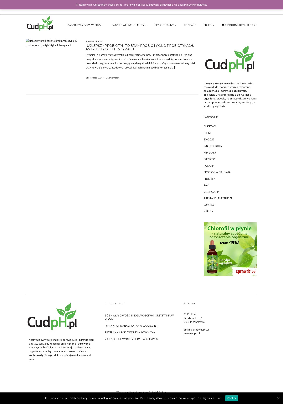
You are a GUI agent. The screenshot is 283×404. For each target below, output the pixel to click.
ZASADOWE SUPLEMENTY (128, 24)
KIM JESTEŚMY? (164, 24)
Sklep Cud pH (212, 191)
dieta (207, 132)
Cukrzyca (210, 126)
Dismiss (202, 4)
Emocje (209, 139)
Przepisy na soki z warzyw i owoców (130, 332)
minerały (210, 152)
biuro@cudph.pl (200, 329)
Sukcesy (209, 204)
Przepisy (209, 178)
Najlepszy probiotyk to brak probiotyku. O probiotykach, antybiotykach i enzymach (140, 47)
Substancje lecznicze (218, 198)
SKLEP (208, 24)
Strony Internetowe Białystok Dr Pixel (148, 392)
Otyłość (209, 159)
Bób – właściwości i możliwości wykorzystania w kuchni (139, 317)
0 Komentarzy (112, 77)
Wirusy (208, 211)
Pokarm (209, 165)
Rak (206, 185)
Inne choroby (213, 146)
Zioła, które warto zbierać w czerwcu (131, 339)
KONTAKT (190, 24)
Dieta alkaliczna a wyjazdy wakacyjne (131, 325)
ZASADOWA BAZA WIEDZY (84, 24)
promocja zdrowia (94, 40)
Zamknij (232, 398)
